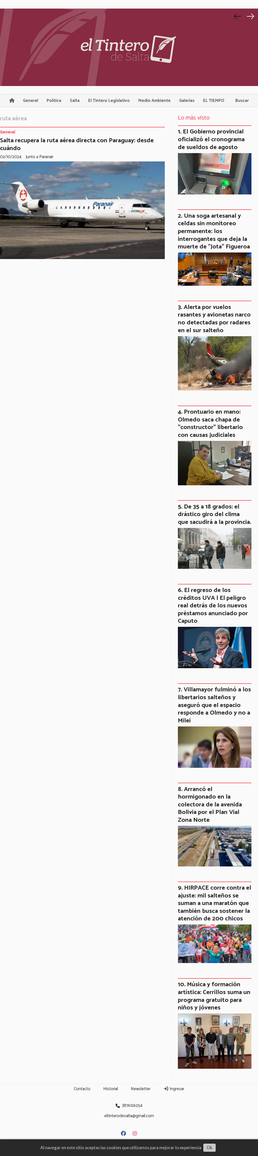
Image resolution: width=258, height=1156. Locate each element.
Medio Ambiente (154, 100)
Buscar (242, 100)
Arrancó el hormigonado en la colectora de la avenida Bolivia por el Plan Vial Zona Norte (210, 804)
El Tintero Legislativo (109, 100)
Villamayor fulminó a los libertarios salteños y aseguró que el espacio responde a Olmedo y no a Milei (214, 705)
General (30, 100)
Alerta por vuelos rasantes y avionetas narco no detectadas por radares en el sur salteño (214, 318)
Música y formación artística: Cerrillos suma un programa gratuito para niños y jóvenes (214, 996)
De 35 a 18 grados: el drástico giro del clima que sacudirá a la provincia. (214, 514)
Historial (110, 1088)
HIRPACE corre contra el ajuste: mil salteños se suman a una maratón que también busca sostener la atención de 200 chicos (214, 903)
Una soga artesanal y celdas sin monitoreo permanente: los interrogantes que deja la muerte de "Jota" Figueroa (214, 231)
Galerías (187, 100)
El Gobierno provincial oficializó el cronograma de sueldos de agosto (211, 139)
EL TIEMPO (213, 100)
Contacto (82, 1088)
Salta (75, 100)
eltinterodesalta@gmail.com (129, 1115)
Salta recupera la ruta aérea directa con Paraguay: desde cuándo (77, 144)
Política (54, 100)
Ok (209, 1147)
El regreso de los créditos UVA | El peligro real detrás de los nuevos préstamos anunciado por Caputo (213, 605)
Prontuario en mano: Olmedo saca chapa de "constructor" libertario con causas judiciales (210, 423)
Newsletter (140, 1088)
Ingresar (176, 1088)
